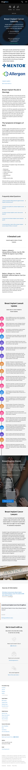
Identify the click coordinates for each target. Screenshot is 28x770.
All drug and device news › (7, 617)
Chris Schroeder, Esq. (14, 31)
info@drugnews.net (5, 749)
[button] (26, 2)
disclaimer (9, 765)
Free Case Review (8, 501)
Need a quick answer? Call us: (10, 736)
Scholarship (4, 765)
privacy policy (14, 765)
